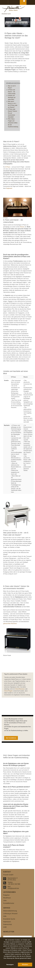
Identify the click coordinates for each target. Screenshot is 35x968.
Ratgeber (6, 895)
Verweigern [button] (10, 964)
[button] (17, 960)
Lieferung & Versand (10, 913)
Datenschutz (7, 924)
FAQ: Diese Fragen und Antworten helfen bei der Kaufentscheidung (13, 122)
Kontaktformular (8, 903)
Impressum (7, 922)
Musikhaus (7, 898)
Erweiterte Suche (6, 13)
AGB (5, 927)
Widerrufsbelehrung (10, 911)
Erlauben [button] (25, 964)
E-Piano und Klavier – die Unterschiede (11, 91)
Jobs (5, 900)
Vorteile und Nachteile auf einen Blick (11, 97)
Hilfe (4, 916)
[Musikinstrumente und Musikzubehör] (17, 9)
